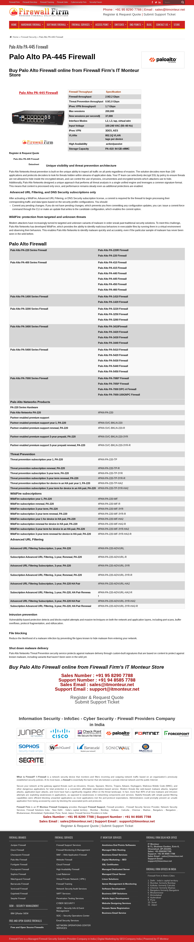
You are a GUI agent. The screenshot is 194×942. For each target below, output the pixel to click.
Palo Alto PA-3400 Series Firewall (29, 326)
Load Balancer (63, 874)
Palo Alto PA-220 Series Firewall (28, 250)
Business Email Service (114, 913)
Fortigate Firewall (19, 864)
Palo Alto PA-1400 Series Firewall (29, 296)
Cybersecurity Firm (78, 2)
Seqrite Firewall (18, 898)
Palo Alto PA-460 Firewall (112, 289)
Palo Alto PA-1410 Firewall (113, 296)
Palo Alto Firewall (19, 859)
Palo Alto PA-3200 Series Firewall (29, 309)
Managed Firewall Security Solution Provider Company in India (62, 938)
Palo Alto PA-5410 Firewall (113, 349)
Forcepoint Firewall (20, 869)
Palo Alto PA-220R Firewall (113, 250)
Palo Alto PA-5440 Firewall (113, 366)
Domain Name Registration (116, 908)
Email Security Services (67, 920)
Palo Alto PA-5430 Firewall (113, 360)
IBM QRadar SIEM (19, 913)
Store (177, 24)
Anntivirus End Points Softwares (119, 845)
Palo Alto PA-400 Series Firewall (28, 262)
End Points (135, 24)
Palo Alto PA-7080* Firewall (113, 378)
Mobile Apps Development (115, 898)
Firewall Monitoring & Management (73, 850)
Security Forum (95, 2)
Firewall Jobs (62, 2)
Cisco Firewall (17, 850)
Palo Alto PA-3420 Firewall (113, 332)
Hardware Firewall (31, 24)
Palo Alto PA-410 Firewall (112, 262)
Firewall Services (81, 24)
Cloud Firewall (63, 864)
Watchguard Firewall (20, 879)
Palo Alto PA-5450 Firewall (113, 371)
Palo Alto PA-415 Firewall (112, 268)
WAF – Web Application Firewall (71, 855)
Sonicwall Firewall (19, 888)
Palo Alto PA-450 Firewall (112, 284)
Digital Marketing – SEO (114, 859)
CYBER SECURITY (65, 903)
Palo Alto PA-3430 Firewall (113, 337)
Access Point (102, 24)
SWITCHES (119, 24)
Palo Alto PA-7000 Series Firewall (29, 378)
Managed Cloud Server (113, 874)
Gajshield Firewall (19, 893)
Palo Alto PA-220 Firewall (112, 255)
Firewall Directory (30, 2)
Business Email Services (114, 855)
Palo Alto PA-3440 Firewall (113, 343)
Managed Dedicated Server (116, 869)
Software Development (113, 888)
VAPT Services (63, 893)
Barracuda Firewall (20, 884)
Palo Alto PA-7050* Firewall (113, 383)
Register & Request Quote (122, 14)
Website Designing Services (116, 903)
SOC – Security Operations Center (72, 915)
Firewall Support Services (68, 845)
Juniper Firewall (18, 845)
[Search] (182, 2)
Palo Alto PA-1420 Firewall (113, 302)
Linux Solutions (110, 879)
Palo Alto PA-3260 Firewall (113, 319)
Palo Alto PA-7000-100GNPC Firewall (119, 394)
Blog (149, 24)
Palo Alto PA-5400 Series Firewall (29, 349)
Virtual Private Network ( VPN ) (71, 879)
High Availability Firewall (67, 869)
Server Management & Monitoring (119, 884)
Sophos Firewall (18, 874)
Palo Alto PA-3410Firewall (112, 326)
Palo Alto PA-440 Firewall (112, 273)
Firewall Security (29, 37)
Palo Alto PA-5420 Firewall (113, 355)
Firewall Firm (14, 2)
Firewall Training (47, 2)
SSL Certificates (110, 864)
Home (14, 24)
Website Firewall (64, 859)
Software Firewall (56, 24)
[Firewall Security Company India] (39, 15)
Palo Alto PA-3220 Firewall (113, 309)
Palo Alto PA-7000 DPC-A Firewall (117, 389)
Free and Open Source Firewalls (27, 927)
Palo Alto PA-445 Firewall (112, 279)
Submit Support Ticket (160, 14)
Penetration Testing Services (70, 898)
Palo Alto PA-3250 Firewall (113, 314)
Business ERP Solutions (114, 893)
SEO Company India (131, 938)
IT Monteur (163, 938)
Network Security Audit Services (71, 888)
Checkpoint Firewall (20, 855)
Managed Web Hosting (113, 850)
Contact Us (162, 24)
